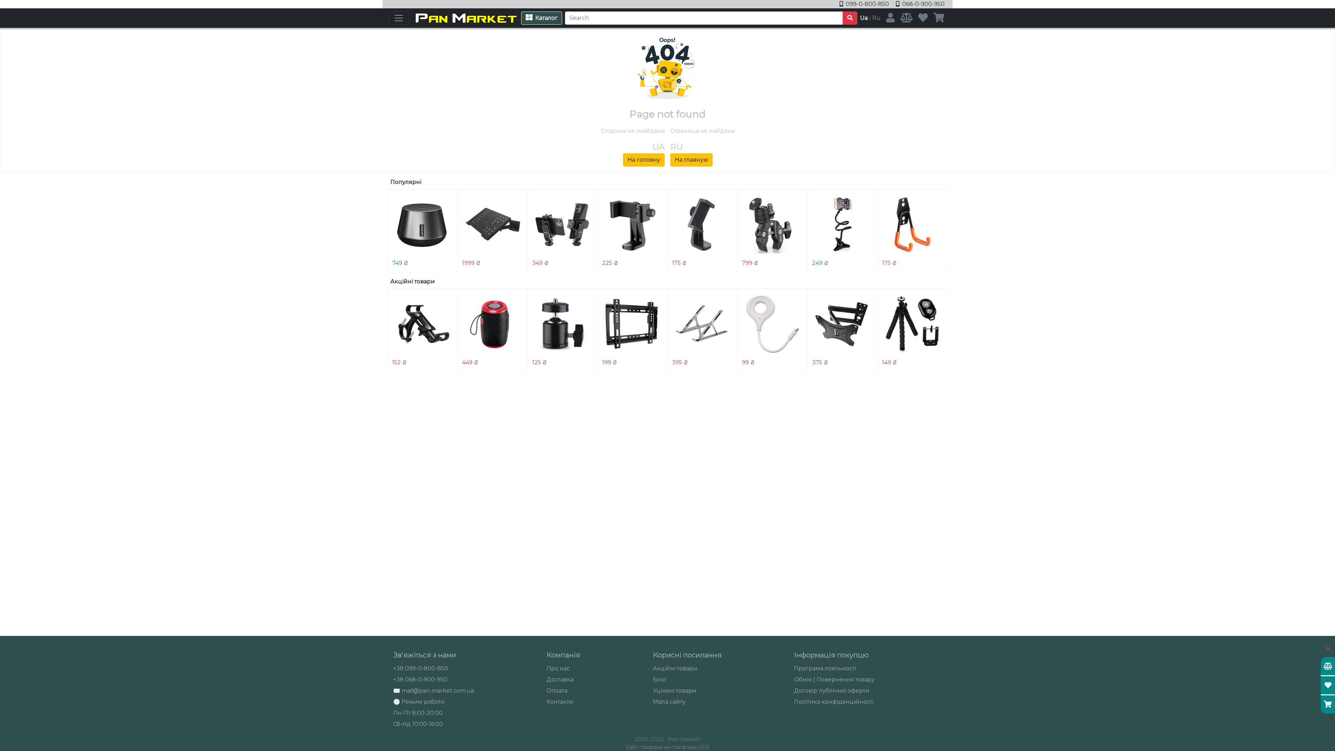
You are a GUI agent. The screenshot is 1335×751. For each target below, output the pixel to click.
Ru (876, 18)
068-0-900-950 (923, 4)
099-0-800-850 (867, 4)
